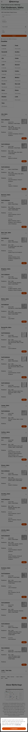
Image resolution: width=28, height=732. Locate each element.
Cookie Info (18, 724)
